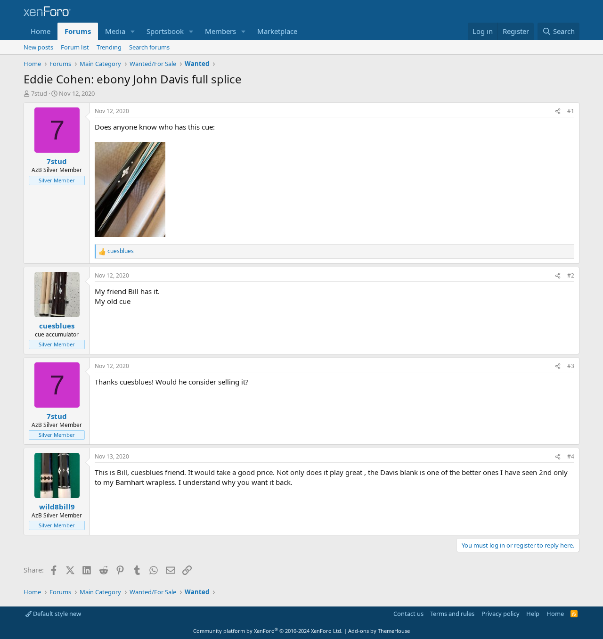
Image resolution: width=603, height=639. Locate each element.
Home (40, 31)
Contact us (408, 613)
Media (115, 31)
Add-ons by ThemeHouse (379, 630)
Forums (78, 31)
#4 (570, 456)
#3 (570, 366)
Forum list (75, 47)
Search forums (149, 47)
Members (220, 31)
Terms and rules (452, 613)
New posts (38, 47)
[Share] (558, 111)
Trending (109, 47)
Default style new (56, 613)
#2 (570, 275)
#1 (570, 111)
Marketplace (277, 31)
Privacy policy (500, 613)
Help (532, 613)
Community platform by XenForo (267, 630)
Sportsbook (165, 31)
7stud (39, 93)
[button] (132, 31)
